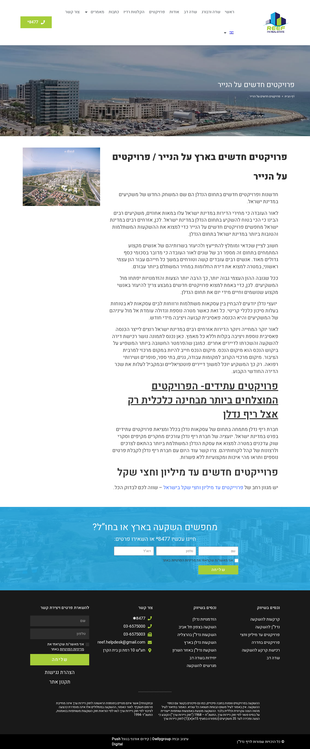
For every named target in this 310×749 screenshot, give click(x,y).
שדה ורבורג (211, 12)
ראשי (229, 12)
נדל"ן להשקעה (267, 627)
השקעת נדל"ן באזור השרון (194, 650)
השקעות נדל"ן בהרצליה (196, 635)
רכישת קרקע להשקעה (261, 650)
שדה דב (190, 12)
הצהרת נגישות (60, 672)
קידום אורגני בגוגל (135, 739)
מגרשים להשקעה (201, 666)
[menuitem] (228, 33)
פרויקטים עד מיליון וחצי (260, 635)
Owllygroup (161, 739)
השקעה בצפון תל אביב (197, 627)
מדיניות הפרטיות (183, 560)
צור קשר (72, 12)
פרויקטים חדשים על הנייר (265, 96)
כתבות (114, 12)
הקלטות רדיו (133, 12)
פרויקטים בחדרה (266, 642)
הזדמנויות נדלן (204, 619)
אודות (174, 12)
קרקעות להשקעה (265, 619)
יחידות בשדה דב (202, 658)
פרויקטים (157, 12)
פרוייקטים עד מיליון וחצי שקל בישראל (203, 487)
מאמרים (97, 12)
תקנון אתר (59, 682)
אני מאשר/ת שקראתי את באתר (198, 560)
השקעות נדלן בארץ (200, 642)
